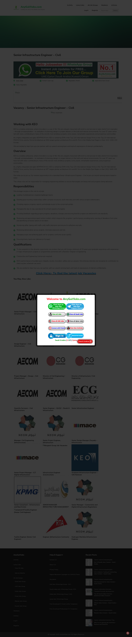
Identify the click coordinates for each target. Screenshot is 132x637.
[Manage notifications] (127, 633)
